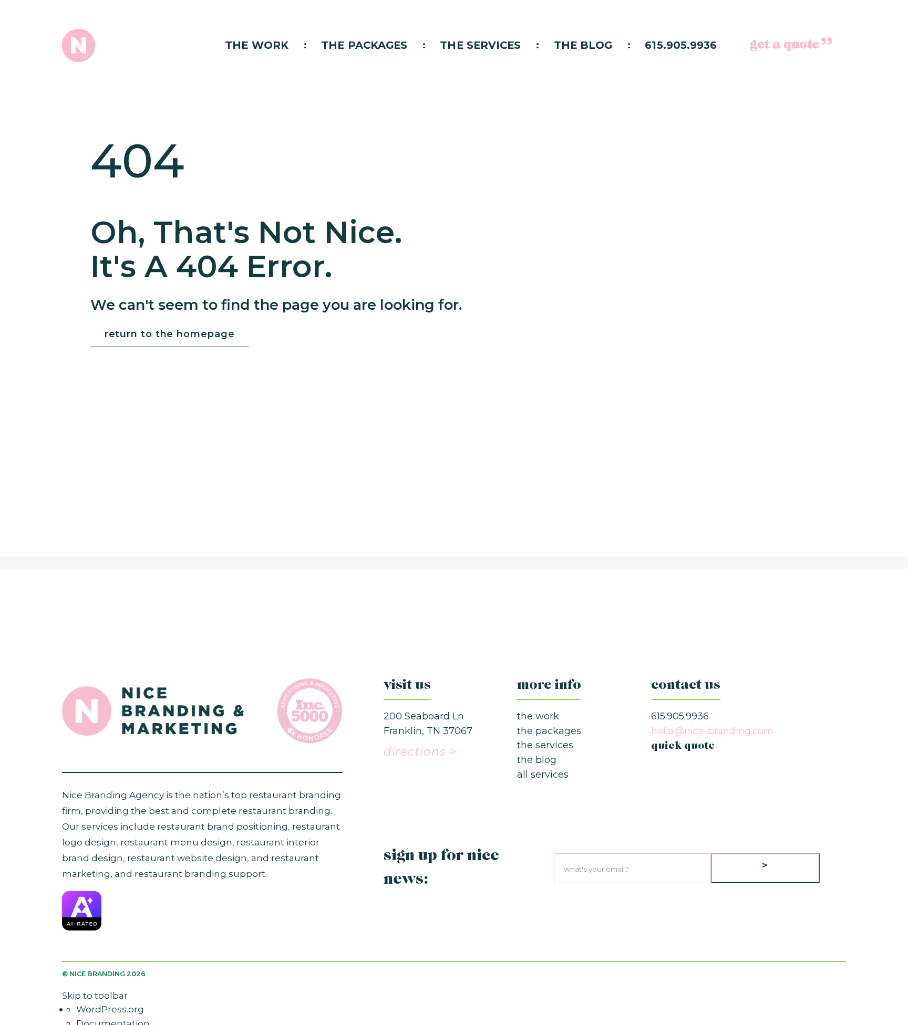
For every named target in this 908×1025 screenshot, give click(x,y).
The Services (480, 45)
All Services (543, 774)
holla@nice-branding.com (712, 731)
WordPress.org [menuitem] (110, 1008)
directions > (420, 751)
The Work (256, 45)
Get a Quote (785, 45)
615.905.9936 (681, 45)
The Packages (364, 45)
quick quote (682, 746)
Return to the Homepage (170, 334)
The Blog (583, 45)
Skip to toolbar (95, 995)
